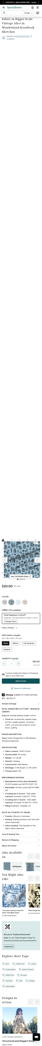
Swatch (7, 649)
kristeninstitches (22, 36)
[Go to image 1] (17, 579)
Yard (6, 643)
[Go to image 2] (18, 579)
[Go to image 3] (20, 579)
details (33, 2)
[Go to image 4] (21, 579)
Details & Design (21, 703)
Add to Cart (21, 681)
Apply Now (9, 947)
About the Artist (21, 845)
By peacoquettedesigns (9, 915)
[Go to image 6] (24, 579)
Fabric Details (10, 627)
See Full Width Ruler (21, 576)
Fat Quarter (29, 643)
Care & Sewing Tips (21, 834)
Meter (15, 643)
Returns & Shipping (21, 840)
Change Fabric (10, 621)
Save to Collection (21, 688)
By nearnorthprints (34, 913)
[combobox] (28, 13)
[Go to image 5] (23, 579)
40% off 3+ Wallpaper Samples (18, 2)
